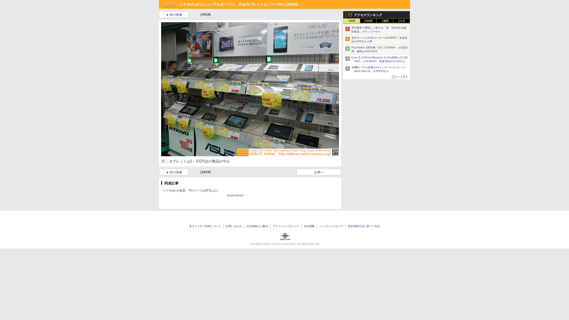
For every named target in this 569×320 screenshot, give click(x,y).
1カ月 (401, 20)
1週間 (385, 20)
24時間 (368, 20)
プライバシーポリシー (285, 226)
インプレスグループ (331, 226)
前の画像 (176, 14)
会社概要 (309, 226)
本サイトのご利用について (205, 226)
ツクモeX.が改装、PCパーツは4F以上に (190, 190)
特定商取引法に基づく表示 (364, 226)
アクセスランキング (368, 15)
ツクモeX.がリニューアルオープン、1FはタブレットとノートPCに (233, 4)
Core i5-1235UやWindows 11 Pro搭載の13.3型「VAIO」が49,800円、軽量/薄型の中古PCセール (379, 61)
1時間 (351, 20)
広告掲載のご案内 (257, 226)
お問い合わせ (234, 226)
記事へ (319, 172)
